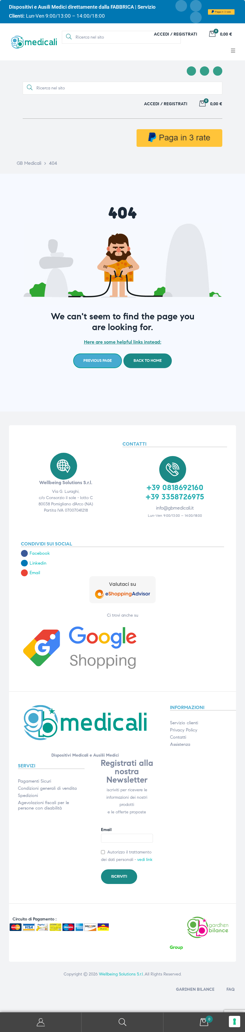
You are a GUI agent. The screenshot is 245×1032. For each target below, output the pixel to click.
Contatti (178, 737)
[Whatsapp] (196, 17)
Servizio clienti (184, 722)
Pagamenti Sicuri (34, 781)
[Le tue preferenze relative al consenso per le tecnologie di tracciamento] (234, 1021)
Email (106, 829)
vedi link (144, 859)
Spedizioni (28, 795)
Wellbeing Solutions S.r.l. (121, 974)
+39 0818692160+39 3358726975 (175, 492)
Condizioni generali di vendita (47, 788)
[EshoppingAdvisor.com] (122, 601)
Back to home (148, 360)
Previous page (97, 360)
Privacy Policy (183, 730)
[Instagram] (196, 6)
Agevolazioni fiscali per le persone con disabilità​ (43, 805)
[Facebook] (181, 6)
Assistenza (180, 744)
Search (122, 1022)
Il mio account (41, 1022)
